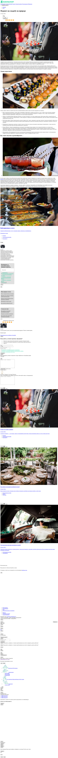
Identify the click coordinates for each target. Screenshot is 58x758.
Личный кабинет (19, 4)
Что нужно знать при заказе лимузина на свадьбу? (6, 316)
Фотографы (7, 673)
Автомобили (5, 553)
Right (4, 663)
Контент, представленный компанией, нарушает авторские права (16, 341)
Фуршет (4, 235)
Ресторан (4, 494)
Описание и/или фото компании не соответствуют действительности (17, 342)
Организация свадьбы (7, 237)
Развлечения (7, 675)
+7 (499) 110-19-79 (3, 695)
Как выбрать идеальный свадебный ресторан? (5, 311)
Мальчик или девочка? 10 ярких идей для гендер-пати (7, 296)
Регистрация (5, 607)
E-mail (1, 346)
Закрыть (2, 703)
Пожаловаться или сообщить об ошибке (8, 335)
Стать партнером (9, 4)
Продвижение (25, 4)
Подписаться (3, 282)
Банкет (4, 493)
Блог (1, 4)
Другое (5, 343)
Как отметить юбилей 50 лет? (6, 303)
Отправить (3, 353)
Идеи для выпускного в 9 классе (7, 293)
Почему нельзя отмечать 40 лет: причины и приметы (7, 299)
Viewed (2, 388)
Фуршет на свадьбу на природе (7, 313)
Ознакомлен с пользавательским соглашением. (7, 273)
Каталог (4, 4)
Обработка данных (6, 613)
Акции (14, 4)
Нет (3, 623)
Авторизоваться (3, 655)
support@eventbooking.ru (11, 616)
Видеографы (7, 674)
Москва (4, 612)
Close (2, 284)
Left (1, 663)
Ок (1, 629)
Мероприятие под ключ (5, 659)
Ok (1, 358)
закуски (1, 179)
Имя (1, 345)
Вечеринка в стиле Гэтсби (6, 301)
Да (1, 623)
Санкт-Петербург (6, 614)
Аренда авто (7, 684)
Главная (4, 7)
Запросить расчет (5, 5)
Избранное (30, 4)
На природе (5, 238)
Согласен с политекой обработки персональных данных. (6, 277)
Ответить (14, 374)
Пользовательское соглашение (8, 610)
